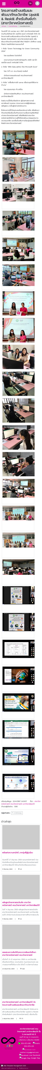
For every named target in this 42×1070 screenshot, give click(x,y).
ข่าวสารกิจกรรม (13, 26)
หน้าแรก (4, 26)
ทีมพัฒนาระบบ (23, 1068)
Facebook (36, 1055)
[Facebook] (29, 1049)
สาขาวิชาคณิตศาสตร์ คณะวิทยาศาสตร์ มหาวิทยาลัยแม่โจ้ (21, 802)
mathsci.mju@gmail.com (29, 1052)
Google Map (35, 1058)
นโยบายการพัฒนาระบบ (8, 1068)
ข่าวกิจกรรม (18, 813)
